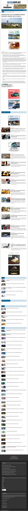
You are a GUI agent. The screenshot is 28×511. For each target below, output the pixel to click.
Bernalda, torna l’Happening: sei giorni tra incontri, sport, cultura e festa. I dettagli (14, 323)
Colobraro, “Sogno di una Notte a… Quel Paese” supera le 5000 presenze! (12, 438)
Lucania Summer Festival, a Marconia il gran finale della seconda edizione (13, 356)
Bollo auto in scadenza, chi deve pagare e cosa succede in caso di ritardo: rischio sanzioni (14, 367)
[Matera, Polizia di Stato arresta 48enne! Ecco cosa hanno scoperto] (3, 380)
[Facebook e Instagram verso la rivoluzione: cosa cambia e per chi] (3, 365)
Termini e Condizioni (4, 500)
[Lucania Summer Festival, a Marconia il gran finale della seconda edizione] (3, 357)
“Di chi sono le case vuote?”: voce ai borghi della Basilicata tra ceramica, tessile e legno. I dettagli (15, 283)
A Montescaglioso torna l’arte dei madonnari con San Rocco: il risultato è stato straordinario (15, 408)
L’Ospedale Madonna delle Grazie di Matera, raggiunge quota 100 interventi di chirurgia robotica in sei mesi (16, 337)
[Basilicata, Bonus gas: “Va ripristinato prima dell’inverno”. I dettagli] (3, 387)
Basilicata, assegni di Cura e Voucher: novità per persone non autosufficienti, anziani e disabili (15, 319)
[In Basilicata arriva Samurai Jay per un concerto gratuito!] (3, 432)
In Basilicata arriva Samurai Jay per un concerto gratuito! (11, 431)
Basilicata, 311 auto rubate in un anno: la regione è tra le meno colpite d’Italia (8, 466)
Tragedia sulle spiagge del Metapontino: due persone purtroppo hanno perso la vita (9, 471)
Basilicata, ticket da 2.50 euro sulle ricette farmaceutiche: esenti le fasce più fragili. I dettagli (14, 341)
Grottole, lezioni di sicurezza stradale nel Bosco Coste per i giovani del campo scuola (14, 427)
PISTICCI (2, 484)
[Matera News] (14, 2)
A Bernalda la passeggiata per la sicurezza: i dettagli (18, 128)
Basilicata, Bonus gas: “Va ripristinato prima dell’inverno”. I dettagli (12, 386)
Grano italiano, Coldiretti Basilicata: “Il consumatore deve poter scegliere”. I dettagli (14, 442)
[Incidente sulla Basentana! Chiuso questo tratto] (5, 158)
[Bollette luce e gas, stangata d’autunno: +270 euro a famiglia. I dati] (3, 309)
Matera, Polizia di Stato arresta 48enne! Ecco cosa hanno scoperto (12, 378)
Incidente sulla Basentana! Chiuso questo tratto (17, 154)
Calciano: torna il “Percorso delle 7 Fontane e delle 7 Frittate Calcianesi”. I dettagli (14, 401)
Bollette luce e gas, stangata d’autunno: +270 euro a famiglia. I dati (12, 308)
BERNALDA (3, 481)
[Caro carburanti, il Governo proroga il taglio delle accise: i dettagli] (3, 417)
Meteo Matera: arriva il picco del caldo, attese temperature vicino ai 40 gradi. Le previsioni (14, 412)
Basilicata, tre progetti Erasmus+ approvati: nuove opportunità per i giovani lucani (14, 352)
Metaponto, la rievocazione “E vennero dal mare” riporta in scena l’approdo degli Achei (14, 393)
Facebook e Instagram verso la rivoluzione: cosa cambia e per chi (12, 363)
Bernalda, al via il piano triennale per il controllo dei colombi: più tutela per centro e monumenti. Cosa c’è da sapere (18, 245)
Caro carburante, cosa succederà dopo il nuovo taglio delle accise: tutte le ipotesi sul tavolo (14, 382)
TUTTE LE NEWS (3, 487)
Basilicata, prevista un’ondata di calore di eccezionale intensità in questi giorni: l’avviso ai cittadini (15, 371)
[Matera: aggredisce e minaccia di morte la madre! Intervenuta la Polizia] (5, 236)
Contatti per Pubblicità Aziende (6, 498)
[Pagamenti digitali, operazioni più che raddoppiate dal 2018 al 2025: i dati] (5, 183)
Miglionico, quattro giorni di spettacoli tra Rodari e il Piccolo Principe (12, 397)
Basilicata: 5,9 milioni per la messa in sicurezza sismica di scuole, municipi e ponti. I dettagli (14, 348)
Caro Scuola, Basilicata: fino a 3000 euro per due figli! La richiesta (12, 423)
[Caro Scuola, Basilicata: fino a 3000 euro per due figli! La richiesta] (3, 425)
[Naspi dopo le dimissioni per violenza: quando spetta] (3, 296)
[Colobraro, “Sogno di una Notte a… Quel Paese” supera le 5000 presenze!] (3, 440)
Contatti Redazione (4, 503)
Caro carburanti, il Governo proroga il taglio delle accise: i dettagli (12, 416)
